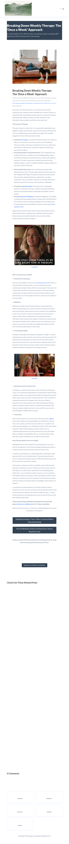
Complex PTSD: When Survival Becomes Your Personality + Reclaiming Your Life (31, 625)
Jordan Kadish (13, 34)
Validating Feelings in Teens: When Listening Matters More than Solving (34, 520)
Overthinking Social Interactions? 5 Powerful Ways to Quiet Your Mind (28, 739)
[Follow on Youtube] (49, 809)
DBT (57, 34)
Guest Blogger (13, 627)
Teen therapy (35, 36)
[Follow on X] (20, 822)
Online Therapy (20, 36)
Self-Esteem (11, 744)
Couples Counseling (48, 34)
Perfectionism (55, 742)
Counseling (37, 34)
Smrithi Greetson (14, 742)
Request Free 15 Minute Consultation (34, 565)
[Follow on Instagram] (49, 795)
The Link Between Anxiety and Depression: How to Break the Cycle (34, 530)
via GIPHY (34, 267)
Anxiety (30, 34)
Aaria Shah (12, 684)
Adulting (27, 627)
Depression (11, 36)
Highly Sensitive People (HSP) (46, 627)
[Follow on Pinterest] (20, 809)
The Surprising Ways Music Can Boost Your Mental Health (25, 682)
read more (11, 638)
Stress (28, 36)
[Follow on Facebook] (20, 795)
